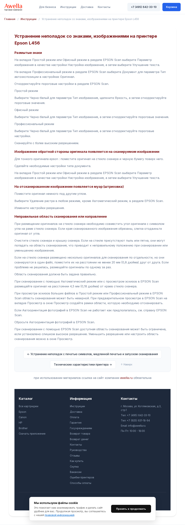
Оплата (74, 417)
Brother (23, 428)
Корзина (171, 6)
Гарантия (75, 422)
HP (20, 422)
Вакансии (75, 471)
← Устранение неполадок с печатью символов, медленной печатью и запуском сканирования (92, 354)
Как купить (76, 460)
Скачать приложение (32, 433)
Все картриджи (28, 406)
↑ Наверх (126, 364)
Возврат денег (79, 439)
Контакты (104, 6)
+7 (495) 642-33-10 (144, 6)
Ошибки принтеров (82, 477)
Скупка (74, 466)
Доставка (87, 6)
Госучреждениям (81, 428)
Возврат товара (80, 433)
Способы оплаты (80, 482)
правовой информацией (59, 515)
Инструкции (68, 6)
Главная (9, 19)
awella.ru (126, 378)
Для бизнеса (47, 6)
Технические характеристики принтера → (83, 364)
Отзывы (75, 455)
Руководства (78, 449)
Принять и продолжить (131, 508)
